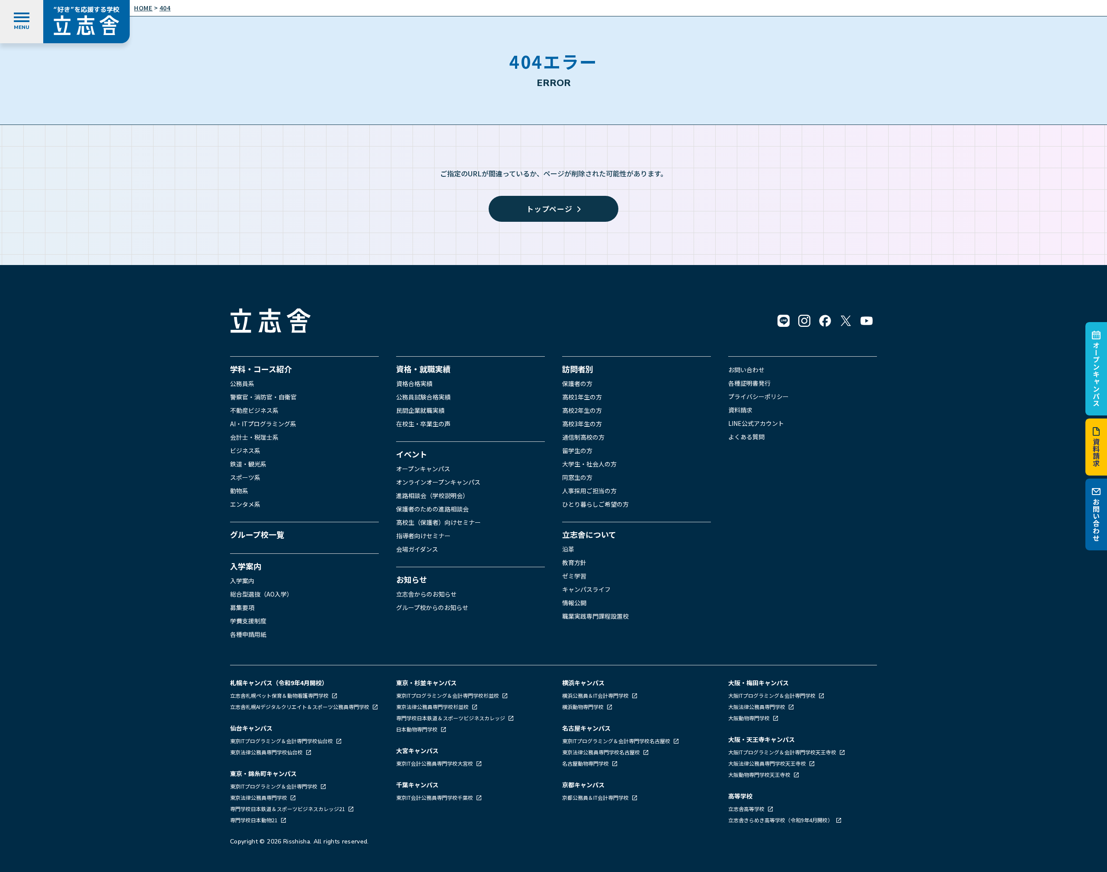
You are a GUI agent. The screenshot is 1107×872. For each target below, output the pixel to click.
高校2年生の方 (582, 410)
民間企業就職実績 (420, 410)
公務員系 (242, 383)
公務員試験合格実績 (423, 397)
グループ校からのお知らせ (432, 607)
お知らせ (411, 579)
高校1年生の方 (582, 397)
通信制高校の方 (583, 437)
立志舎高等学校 (746, 808)
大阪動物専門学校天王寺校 (760, 774)
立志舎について (589, 534)
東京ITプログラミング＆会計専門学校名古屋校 (617, 740)
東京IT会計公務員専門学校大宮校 (435, 763)
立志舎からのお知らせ (426, 594)
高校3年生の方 (582, 423)
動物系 (239, 490)
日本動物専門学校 (417, 729)
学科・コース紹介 (261, 368)
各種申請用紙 (248, 634)
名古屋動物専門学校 (586, 763)
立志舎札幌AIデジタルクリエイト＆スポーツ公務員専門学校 (300, 706)
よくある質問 (746, 436)
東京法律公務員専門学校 (259, 797)
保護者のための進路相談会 (432, 509)
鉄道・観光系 (248, 464)
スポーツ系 (245, 477)
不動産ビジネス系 (254, 410)
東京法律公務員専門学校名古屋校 (601, 752)
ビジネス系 (245, 450)
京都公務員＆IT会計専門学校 (596, 797)
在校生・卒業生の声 (423, 423)
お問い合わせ (1096, 520)
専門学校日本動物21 (254, 820)
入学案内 (245, 566)
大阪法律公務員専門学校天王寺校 (767, 763)
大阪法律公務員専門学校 (757, 706)
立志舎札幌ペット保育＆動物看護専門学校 (280, 695)
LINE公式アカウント (756, 423)
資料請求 (1096, 452)
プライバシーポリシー (758, 396)
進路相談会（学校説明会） (432, 495)
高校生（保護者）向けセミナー (438, 522)
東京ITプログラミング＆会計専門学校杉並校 (448, 695)
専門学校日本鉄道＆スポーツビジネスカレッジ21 (288, 808)
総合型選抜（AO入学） (261, 594)
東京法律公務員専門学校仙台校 (267, 752)
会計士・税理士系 (254, 437)
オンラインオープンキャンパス (438, 482)
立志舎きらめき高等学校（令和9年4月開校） (780, 820)
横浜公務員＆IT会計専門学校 (596, 695)
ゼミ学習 (574, 576)
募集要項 (242, 607)
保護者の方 (577, 383)
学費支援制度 (248, 620)
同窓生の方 (577, 477)
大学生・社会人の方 (589, 464)
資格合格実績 (414, 383)
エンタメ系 (245, 504)
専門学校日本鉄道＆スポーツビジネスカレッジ (451, 718)
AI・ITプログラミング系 (263, 423)
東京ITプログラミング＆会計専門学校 (274, 786)
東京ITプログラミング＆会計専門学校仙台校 (282, 740)
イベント (411, 454)
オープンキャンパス (1096, 373)
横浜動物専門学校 (583, 706)
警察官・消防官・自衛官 (263, 397)
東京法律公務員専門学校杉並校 (433, 706)
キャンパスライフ (586, 589)
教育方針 (574, 562)
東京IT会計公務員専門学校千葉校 (435, 797)
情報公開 (574, 602)
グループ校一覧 (257, 534)
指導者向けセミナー (423, 535)
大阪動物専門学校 (749, 718)
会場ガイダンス (417, 549)
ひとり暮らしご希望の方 (595, 504)
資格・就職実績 (423, 368)
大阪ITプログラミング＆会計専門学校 (772, 695)
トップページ (549, 208)
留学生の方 (577, 450)
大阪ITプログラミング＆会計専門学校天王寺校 (783, 752)
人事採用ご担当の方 (589, 490)
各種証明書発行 (749, 383)
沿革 (568, 549)
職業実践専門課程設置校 (595, 616)
